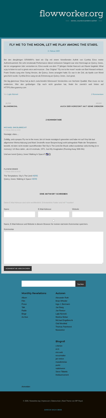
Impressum (45, 401)
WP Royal (79, 401)
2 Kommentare (97, 94)
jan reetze (60, 359)
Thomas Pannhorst (64, 327)
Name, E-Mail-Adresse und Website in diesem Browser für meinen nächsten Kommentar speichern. (46, 224)
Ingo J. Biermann (63, 304)
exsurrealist (60, 355)
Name (6, 209)
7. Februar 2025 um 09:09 (12, 171)
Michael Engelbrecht (15, 127)
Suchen (80, 284)
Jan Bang (60, 307)
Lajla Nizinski (12, 94)
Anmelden (26, 386)
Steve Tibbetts (62, 371)
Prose (24, 304)
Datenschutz (56, 401)
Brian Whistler (61, 301)
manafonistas (61, 362)
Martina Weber (62, 317)
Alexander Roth (62, 298)
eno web (59, 352)
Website (75, 209)
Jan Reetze (60, 310)
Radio (24, 310)
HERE (35, 176)
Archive (25, 317)
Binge (24, 314)
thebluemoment (62, 375)
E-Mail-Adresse (44, 209)
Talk (23, 307)
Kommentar (9, 229)
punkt (58, 365)
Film (23, 301)
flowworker (60, 330)
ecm (57, 349)
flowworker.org (71, 14)
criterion (59, 346)
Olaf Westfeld (61, 323)
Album (24, 298)
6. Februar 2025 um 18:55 (12, 130)
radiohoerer (60, 368)
